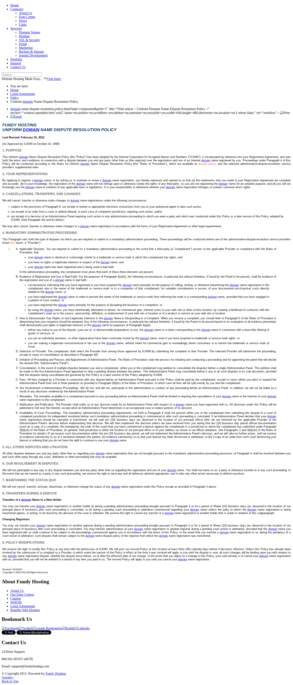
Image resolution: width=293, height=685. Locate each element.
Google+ (8, 677)
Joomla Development (33, 55)
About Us (25, 13)
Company (17, 9)
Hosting (24, 36)
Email (23, 44)
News (23, 21)
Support (15, 63)
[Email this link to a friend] (16, 116)
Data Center (27, 17)
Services (16, 28)
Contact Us (18, 67)
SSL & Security (29, 40)
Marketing (26, 48)
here (12, 242)
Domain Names (29, 32)
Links (23, 24)
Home (14, 5)
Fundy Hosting (55, 673)
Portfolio (16, 59)
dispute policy (207, 163)
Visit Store (54, 79)
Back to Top (10, 681)
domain (28, 101)
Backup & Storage (31, 51)
